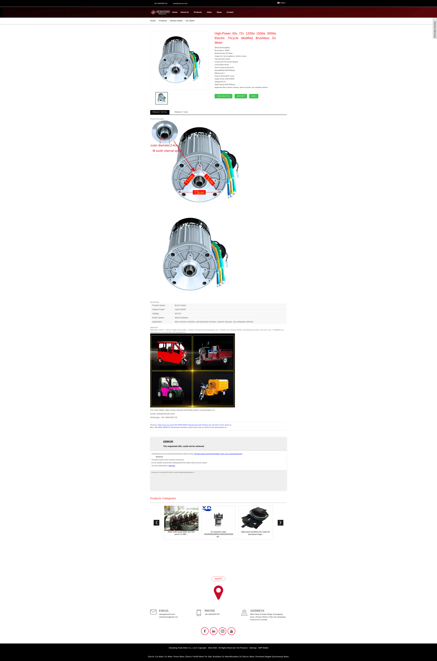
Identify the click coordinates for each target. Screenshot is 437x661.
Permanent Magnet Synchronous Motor (271, 657)
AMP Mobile (263, 648)
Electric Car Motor (156, 657)
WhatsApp (241, 96)
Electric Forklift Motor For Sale (198, 657)
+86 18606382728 (212, 614)
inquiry (218, 579)
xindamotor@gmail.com (168, 617)
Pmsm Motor (179, 657)
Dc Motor (168, 657)
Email (254, 96)
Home (174, 12)
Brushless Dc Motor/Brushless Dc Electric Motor (233, 657)
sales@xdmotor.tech (167, 614)
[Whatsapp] (427, 500)
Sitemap (252, 648)
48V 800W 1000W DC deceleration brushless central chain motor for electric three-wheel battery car (191, 427)
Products (198, 12)
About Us (185, 12)
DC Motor (190, 21)
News (219, 12)
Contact (230, 12)
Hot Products (242, 648)
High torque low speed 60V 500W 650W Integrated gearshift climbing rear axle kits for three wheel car (194, 425)
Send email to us (223, 96)
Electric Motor (176, 21)
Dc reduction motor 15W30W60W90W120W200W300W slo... (218, 534)
